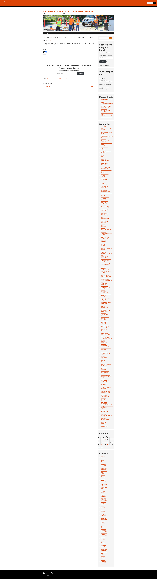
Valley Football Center (105, 396)
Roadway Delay (104, 356)
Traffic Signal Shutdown (105, 383)
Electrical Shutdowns (105, 197)
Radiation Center (104, 342)
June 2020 (103, 556)
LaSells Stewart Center (105, 275)
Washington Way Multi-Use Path (107, 406)
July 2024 (102, 489)
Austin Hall (103, 137)
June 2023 (103, 507)
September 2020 (104, 552)
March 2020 (103, 560)
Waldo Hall (103, 400)
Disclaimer (45, 577)
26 (107, 444)
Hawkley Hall (103, 241)
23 (101, 444)
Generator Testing (104, 221)
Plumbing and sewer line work (106, 338)
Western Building (104, 416)
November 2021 (104, 533)
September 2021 (104, 535)
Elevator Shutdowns (51, 78)
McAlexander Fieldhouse (105, 287)
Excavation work (104, 203)
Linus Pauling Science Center (106, 277)
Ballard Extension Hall (105, 140)
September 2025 (104, 471)
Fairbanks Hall (103, 205)
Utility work (103, 394)
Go (110, 38)
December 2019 (104, 564)
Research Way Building (105, 346)
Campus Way (103, 161)
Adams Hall (103, 130)
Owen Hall (103, 318)
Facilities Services (68, 47)
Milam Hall (103, 296)
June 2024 (103, 491)
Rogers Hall (103, 360)
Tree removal (103, 384)
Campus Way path (104, 163)
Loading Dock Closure (105, 279)
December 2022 (104, 515)
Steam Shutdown (104, 369)
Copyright (44, 575)
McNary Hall (103, 290)
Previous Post (46, 86)
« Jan (99, 447)
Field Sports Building (105, 206)
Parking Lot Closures (105, 323)
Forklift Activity (103, 214)
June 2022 (103, 523)
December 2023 (104, 499)
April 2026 (103, 461)
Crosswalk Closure (104, 186)
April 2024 (103, 494)
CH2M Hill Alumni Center (105, 167)
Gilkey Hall (103, 225)
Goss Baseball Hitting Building (106, 233)
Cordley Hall (103, 178)
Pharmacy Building (104, 333)
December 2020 (104, 547)
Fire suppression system (105, 211)
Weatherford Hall (104, 408)
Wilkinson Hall (103, 422)
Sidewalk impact (104, 367)
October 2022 (103, 518)
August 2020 (103, 553)
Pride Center (103, 341)
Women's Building (104, 426)
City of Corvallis (104, 172)
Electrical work (103, 198)
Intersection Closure (104, 257)
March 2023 (103, 511)
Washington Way (104, 403)
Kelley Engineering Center (106, 269)
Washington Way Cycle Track (106, 404)
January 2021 (103, 546)
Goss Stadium (103, 234)
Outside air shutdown (105, 317)
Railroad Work (103, 344)
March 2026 (103, 462)
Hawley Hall (103, 244)
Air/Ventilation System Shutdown (107, 136)
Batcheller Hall (103, 141)
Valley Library (103, 398)
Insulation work (103, 252)
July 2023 (102, 506)
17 (103, 442)
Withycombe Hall (104, 425)
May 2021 (102, 541)
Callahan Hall (103, 159)
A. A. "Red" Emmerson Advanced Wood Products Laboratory (106, 128)
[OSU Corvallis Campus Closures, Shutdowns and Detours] (78, 23)
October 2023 (103, 502)
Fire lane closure (104, 210)
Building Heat (103, 152)
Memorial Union (104, 291)
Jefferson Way (103, 261)
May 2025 (102, 476)
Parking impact (103, 322)
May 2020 (102, 557)
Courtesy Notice (104, 179)
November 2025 (104, 468)
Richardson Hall (104, 352)
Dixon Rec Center (104, 190)
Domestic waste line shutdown (106, 193)
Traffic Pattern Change (105, 381)
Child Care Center (104, 168)
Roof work (103, 361)
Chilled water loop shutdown (106, 170)
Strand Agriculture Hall (105, 371)
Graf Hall (102, 236)
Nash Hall (102, 304)
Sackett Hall (103, 362)
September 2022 (104, 519)
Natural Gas (103, 306)
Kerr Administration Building (62, 78)
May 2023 (102, 508)
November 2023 (104, 500)
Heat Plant (103, 245)
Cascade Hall (103, 164)
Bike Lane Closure (104, 147)
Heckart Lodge (103, 246)
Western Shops (104, 418)
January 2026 (103, 465)
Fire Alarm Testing (104, 209)
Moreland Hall (103, 299)
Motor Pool (103, 300)
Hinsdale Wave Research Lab (106, 248)
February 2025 (103, 480)
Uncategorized (103, 389)
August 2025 (103, 472)
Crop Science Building (105, 184)
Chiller (102, 171)
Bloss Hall (102, 148)
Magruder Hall (103, 284)
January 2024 (103, 498)
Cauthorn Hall (103, 166)
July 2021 (102, 538)
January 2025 (103, 481)
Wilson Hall (103, 423)
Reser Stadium (103, 349)
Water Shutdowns (104, 407)
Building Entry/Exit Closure (106, 151)
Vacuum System (104, 395)
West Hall (102, 412)
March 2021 (103, 543)
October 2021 (103, 534)
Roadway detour (104, 357)
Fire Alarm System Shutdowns (106, 207)
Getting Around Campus (50, 33)
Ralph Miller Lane (104, 345)
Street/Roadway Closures (105, 375)
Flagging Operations (104, 213)
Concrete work (103, 175)
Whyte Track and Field (105, 419)
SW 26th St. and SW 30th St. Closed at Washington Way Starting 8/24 (106, 101)
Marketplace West (104, 286)
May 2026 (102, 460)
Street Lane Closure (104, 372)
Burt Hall (102, 156)
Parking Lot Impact (104, 325)
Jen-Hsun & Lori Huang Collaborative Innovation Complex (105, 264)
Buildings (102, 155)
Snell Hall (102, 368)
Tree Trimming (103, 385)
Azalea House (103, 139)
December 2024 (104, 483)
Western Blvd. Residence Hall (106, 415)
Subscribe (80, 73)
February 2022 (103, 529)
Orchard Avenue (104, 315)
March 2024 (103, 495)
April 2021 (103, 542)
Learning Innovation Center (106, 276)
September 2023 (104, 503)
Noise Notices (103, 309)
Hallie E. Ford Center (105, 237)
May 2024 (102, 492)
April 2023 (103, 510)
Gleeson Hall (103, 232)
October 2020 (103, 550)
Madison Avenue (104, 283)
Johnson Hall (103, 267)
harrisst (49, 40)
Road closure (103, 354)
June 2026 (103, 458)
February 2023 (103, 512)
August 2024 (103, 488)
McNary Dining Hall (104, 288)
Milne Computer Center (105, 298)
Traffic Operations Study (105, 380)
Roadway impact (104, 358)
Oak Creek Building (104, 311)
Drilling (102, 194)
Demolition (103, 188)
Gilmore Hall (103, 228)
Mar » (102, 447)
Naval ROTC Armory (104, 307)
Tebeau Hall (103, 379)
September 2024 (104, 487)
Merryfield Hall (103, 295)
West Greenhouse (104, 411)
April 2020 (103, 558)
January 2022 (103, 530)
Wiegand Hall (103, 420)
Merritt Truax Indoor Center (106, 294)
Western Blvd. (103, 414)
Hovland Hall (103, 249)
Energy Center (103, 202)
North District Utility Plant (105, 310)
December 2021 (104, 531)
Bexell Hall (103, 145)
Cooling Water (103, 176)
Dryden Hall (103, 195)
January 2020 (103, 562)
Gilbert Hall (103, 224)
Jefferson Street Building (105, 260)
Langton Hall (103, 273)
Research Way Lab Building (106, 348)
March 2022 (103, 527)
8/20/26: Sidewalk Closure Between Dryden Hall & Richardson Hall (106, 108)
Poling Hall (103, 340)
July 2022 (102, 522)
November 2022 (104, 516)
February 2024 (103, 496)
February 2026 (103, 464)
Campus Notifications (105, 160)
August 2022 (103, 520)
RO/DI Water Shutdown (105, 353)
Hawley (102, 242)
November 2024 (104, 484)
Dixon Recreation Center (105, 191)
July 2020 (102, 554)
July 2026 (102, 457)
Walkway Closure (104, 402)
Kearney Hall (103, 268)
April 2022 (103, 526)
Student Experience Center (106, 376)
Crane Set (103, 183)
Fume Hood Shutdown (105, 218)
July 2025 (102, 473)
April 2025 (103, 477)
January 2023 (103, 514)
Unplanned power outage (105, 391)
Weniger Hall (103, 410)
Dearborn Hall (103, 187)
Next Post (93, 86)
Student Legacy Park (105, 377)
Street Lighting (103, 373)
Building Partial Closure (105, 153)
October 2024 (103, 485)
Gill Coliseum (103, 226)
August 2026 (103, 456)
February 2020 (103, 561)
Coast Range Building (105, 174)
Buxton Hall (103, 157)
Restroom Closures (104, 350)
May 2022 (102, 525)
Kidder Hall (103, 272)
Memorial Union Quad (105, 292)
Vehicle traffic (103, 399)
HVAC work (103, 251)
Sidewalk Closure (104, 365)
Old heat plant (103, 313)
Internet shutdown (104, 256)
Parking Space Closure (105, 326)
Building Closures (104, 149)
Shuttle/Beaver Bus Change (106, 364)
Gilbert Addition (104, 222)
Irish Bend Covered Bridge (106, 259)
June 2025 (103, 475)
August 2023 (103, 504)
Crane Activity (103, 182)
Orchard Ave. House (104, 314)
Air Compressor (104, 135)
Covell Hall (103, 180)
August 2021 (103, 537)
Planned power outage (105, 337)
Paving (102, 330)
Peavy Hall (103, 331)
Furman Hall (103, 219)
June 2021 (103, 539)
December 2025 (104, 467)
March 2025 (103, 479)
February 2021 (103, 545)
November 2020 (104, 549)
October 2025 (103, 469)
